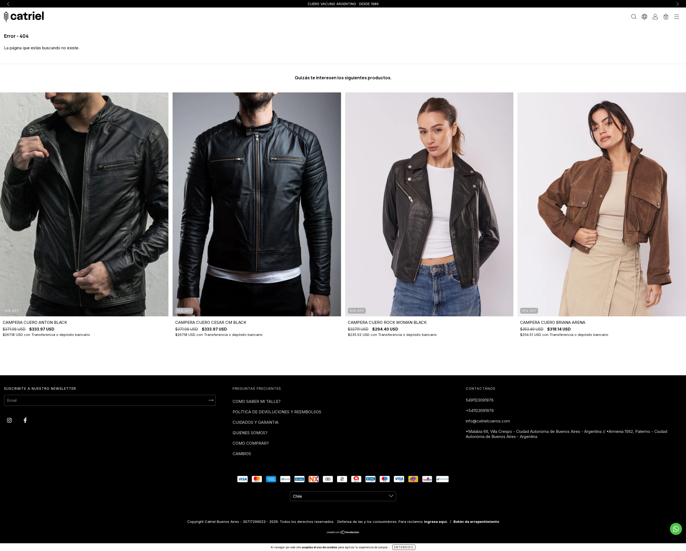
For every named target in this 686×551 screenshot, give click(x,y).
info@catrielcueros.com (488, 420)
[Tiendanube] (343, 532)
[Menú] (676, 17)
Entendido (403, 547)
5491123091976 (480, 400)
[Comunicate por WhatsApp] (676, 529)
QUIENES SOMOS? (250, 432)
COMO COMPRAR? (251, 443)
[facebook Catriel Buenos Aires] (25, 420)
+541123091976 (480, 410)
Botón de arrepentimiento (476, 521)
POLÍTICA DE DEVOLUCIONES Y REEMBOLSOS (277, 411)
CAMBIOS (242, 453)
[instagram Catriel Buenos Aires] (10, 420)
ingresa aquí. (436, 521)
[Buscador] (633, 17)
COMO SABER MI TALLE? (257, 401)
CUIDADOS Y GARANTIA (255, 422)
